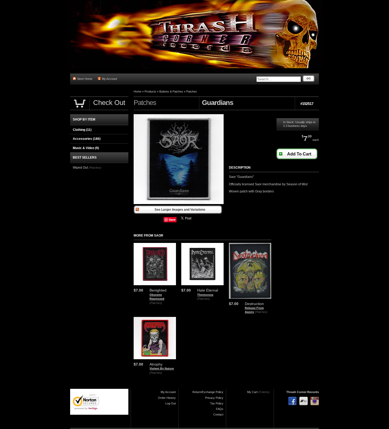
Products (150, 91)
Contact (218, 414)
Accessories (87, 139)
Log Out (170, 403)
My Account (109, 78)
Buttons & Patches (171, 91)
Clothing (82, 130)
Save (172, 220)
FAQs (219, 408)
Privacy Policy (214, 397)
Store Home (84, 78)
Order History (167, 397)
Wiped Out (80, 167)
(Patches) (156, 303)
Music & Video (86, 148)
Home (137, 91)
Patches (191, 91)
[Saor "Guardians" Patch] (179, 203)
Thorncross (205, 294)
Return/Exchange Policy (207, 392)
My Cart (252, 392)
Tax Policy (216, 403)
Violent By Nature (162, 368)
